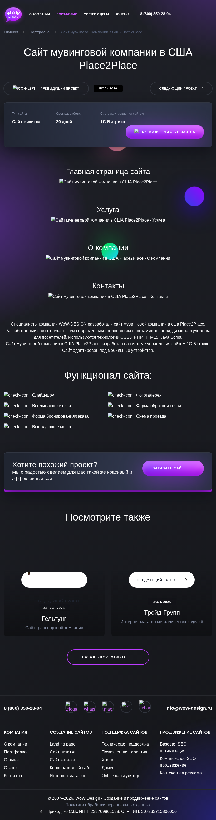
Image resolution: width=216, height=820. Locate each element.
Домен (108, 768)
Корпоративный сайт (70, 768)
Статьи (11, 768)
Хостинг (109, 760)
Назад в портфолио (103, 657)
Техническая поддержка (125, 744)
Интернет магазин (67, 775)
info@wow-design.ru (188, 708)
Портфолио (15, 752)
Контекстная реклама (181, 773)
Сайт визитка (63, 752)
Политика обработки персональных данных (108, 805)
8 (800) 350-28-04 (155, 14)
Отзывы (11, 760)
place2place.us (178, 132)
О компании (15, 744)
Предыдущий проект (60, 89)
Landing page (63, 744)
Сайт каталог (62, 760)
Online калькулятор (120, 775)
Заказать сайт (168, 468)
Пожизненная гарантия (124, 752)
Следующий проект (178, 89)
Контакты (13, 775)
